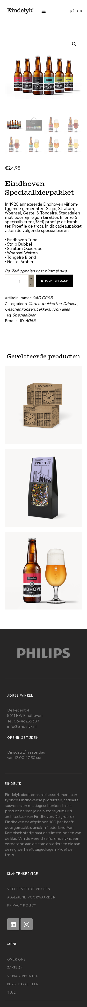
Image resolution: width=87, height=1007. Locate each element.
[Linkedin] (13, 924)
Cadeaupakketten (45, 303)
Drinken (70, 303)
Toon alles (60, 309)
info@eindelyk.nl (21, 726)
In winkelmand (56, 280)
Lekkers (43, 309)
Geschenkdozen (20, 309)
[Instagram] (27, 924)
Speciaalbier (23, 314)
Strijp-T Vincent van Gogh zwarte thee (43, 482)
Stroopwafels (43, 399)
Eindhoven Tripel (43, 565)
